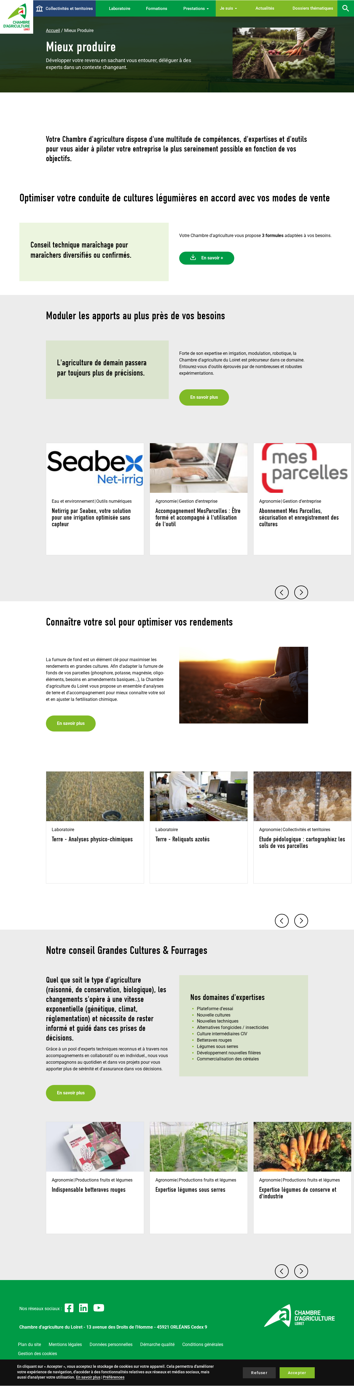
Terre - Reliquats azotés (182, 839)
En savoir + (212, 257)
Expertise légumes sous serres (190, 1189)
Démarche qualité (157, 1344)
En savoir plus (204, 397)
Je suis (227, 8)
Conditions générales (202, 1344)
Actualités (265, 8)
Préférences (113, 1377)
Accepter (297, 1373)
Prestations (194, 8)
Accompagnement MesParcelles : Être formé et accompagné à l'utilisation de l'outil (198, 517)
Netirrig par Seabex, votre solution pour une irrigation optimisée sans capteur (91, 517)
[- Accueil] (16, 17)
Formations (156, 8)
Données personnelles (111, 1344)
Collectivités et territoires (69, 8)
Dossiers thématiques (313, 8)
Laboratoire (119, 8)
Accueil (53, 30)
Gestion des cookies (37, 1353)
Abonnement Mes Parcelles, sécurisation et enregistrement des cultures (299, 517)
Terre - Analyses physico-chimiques (92, 839)
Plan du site (29, 1344)
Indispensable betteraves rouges (89, 1189)
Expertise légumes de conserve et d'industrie (297, 1193)
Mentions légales (65, 1344)
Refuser (259, 1373)
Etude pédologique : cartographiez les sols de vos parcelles (302, 842)
